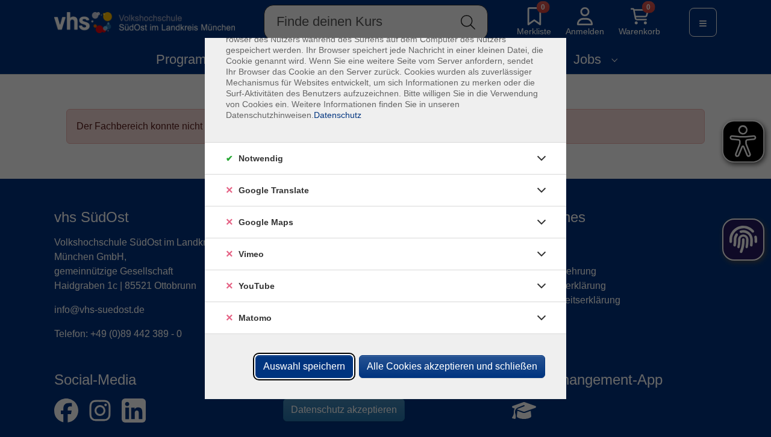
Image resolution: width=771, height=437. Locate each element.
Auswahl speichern (304, 366)
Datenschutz (337, 115)
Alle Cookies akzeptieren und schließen (452, 366)
